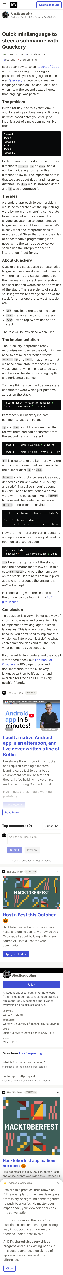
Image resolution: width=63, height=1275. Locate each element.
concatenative (35, 54)
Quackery (15, 80)
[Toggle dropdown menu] (58, 693)
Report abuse (43, 860)
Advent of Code (48, 66)
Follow (31, 984)
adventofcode (13, 54)
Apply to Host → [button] (15, 954)
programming (27, 59)
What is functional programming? (24, 1064)
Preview (32, 850)
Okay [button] (9, 1268)
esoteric (9, 59)
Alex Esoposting (21, 13)
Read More (12, 812)
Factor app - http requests (26, 1078)
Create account (49, 4)
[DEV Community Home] (13, 4)
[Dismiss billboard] (58, 1182)
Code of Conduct (21, 860)
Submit (14, 850)
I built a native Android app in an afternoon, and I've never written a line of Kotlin (31, 746)
